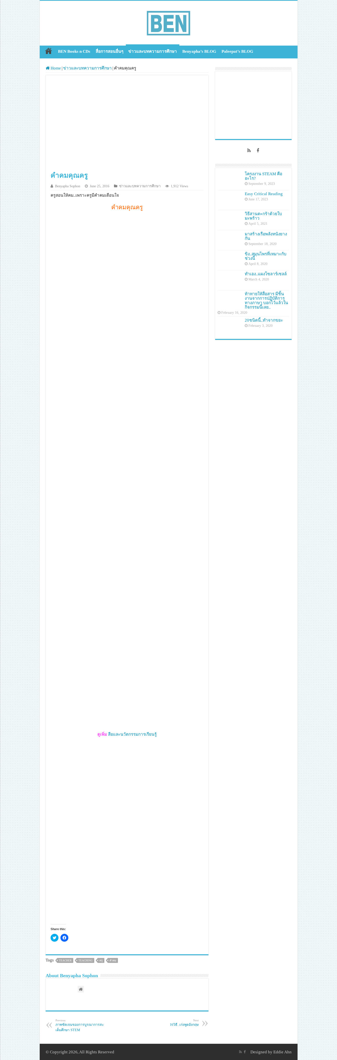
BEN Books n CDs (74, 51)
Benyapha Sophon (67, 186)
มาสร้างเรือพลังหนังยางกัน (266, 236)
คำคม (113, 960)
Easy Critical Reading (264, 193)
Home (48, 51)
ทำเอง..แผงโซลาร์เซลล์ (266, 274)
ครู (101, 960)
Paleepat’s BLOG (237, 51)
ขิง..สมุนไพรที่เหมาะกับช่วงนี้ (265, 256)
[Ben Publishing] (168, 22)
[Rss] (249, 151)
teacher (65, 960)
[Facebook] (258, 151)
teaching (85, 960)
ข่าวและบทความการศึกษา (152, 51)
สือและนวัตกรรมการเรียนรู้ (132, 734)
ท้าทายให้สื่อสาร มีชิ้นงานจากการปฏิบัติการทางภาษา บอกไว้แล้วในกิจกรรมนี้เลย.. (266, 301)
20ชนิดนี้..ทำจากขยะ (264, 320)
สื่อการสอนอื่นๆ (109, 51)
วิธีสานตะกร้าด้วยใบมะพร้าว (263, 216)
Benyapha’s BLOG (199, 51)
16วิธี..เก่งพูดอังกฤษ (184, 1022)
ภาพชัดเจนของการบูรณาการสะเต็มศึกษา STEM (80, 1025)
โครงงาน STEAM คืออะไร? (263, 176)
